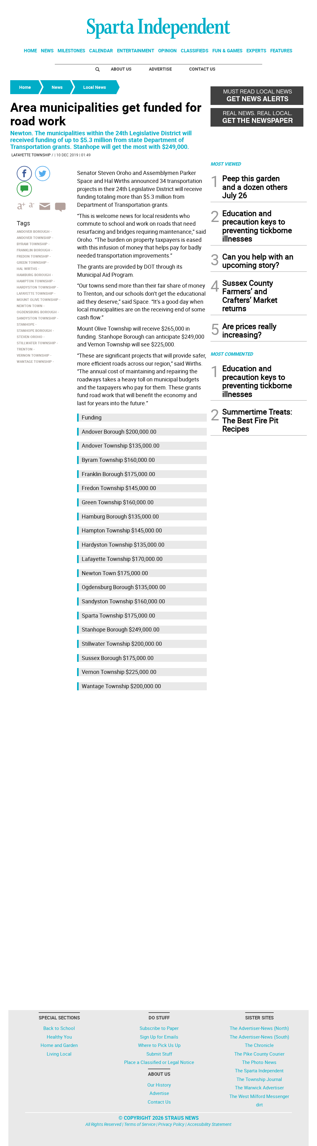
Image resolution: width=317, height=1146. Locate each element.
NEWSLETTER (257, 7)
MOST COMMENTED (232, 354)
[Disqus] (108, 770)
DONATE (292, 7)
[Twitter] (42, 173)
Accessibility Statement (209, 1124)
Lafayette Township (31, 154)
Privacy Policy (171, 1124)
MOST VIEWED (226, 164)
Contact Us (202, 69)
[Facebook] (24, 173)
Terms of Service (139, 1124)
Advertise (160, 69)
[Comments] (24, 188)
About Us (121, 69)
